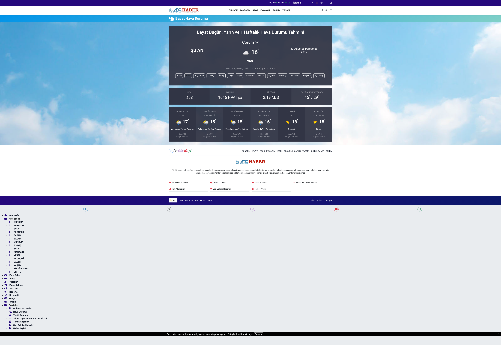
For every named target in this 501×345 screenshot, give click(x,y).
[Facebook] (171, 151)
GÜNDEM (233, 10)
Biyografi (14, 295)
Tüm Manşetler (178, 189)
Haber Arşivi (260, 189)
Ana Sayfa (14, 215)
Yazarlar (13, 282)
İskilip (221, 75)
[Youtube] (185, 151)
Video (12, 278)
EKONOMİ (265, 10)
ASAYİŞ (255, 151)
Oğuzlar (272, 75)
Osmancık (294, 75)
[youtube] (336, 209)
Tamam (259, 334)
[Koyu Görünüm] (326, 10)
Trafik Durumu (261, 182)
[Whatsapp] (190, 151)
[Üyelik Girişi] (330, 3)
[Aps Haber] (184, 10)
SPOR (255, 10)
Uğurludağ (319, 75)
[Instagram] (180, 151)
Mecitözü (250, 75)
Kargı (230, 75)
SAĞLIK (276, 10)
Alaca (179, 75)
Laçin (239, 75)
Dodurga (211, 75)
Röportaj (13, 292)
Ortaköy (282, 75)
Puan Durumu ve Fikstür (306, 182)
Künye (12, 298)
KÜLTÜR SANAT (317, 151)
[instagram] (252, 209)
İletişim (13, 301)
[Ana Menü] (331, 10)
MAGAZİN (245, 10)
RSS (174, 200)
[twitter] (169, 209)
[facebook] (85, 209)
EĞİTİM (329, 151)
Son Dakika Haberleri (222, 189)
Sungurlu (307, 75)
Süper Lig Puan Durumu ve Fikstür (30, 318)
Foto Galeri (14, 275)
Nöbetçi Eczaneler (180, 182)
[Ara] (322, 10)
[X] (176, 151)
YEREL (279, 151)
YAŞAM (286, 10)
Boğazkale (199, 75)
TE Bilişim (327, 200)
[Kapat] (499, 334)
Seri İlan (13, 288)
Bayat (188, 75)
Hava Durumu (219, 182)
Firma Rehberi (16, 285)
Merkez (261, 75)
